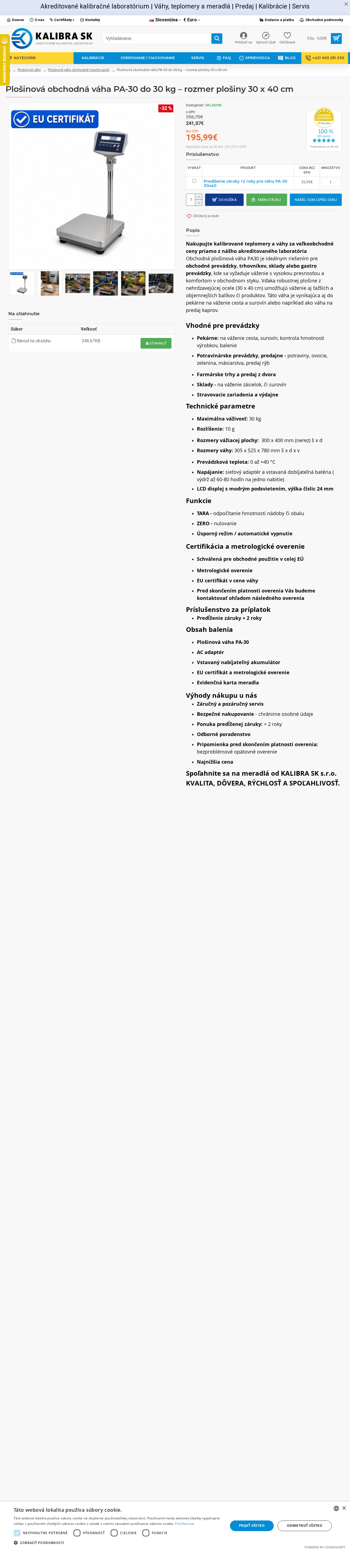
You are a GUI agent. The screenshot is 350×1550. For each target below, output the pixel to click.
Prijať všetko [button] (252, 1525)
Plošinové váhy (29, 70)
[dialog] (175, 1526)
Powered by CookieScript (325, 1547)
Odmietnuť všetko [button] (304, 1525)
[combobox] (336, 1508)
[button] (118, 1542)
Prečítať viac (185, 1523)
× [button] (344, 1508)
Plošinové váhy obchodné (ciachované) (79, 70)
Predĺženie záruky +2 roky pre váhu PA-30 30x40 (245, 183)
